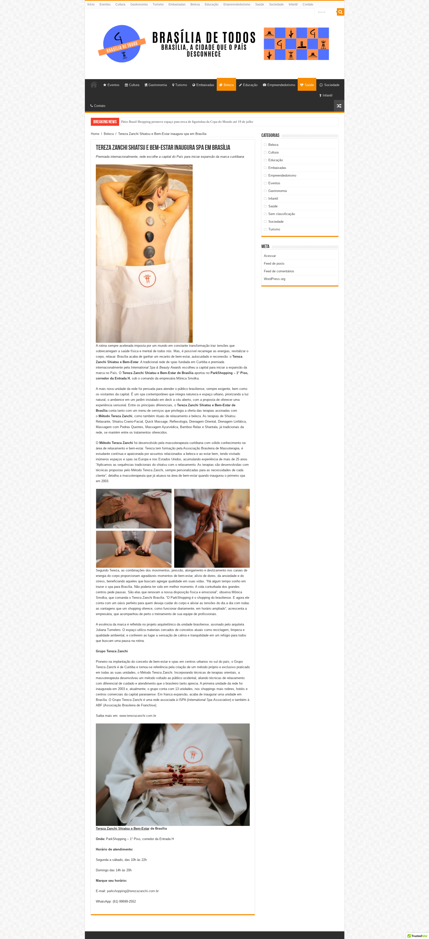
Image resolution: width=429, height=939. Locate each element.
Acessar (270, 256)
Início (91, 4)
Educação (211, 4)
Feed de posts (274, 263)
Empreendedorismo (236, 4)
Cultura (120, 4)
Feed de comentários (279, 271)
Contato (308, 4)
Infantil (293, 4)
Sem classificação (281, 214)
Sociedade (276, 4)
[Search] (340, 12)
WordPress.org (274, 279)
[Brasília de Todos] (215, 43)
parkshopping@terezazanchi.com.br (133, 891)
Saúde (259, 4)
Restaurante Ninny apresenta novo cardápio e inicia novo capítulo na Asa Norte (174, 122)
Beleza (195, 4)
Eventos (105, 4)
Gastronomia (139, 4)
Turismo (158, 4)
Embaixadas (177, 4)
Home (95, 134)
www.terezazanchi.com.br (137, 716)
